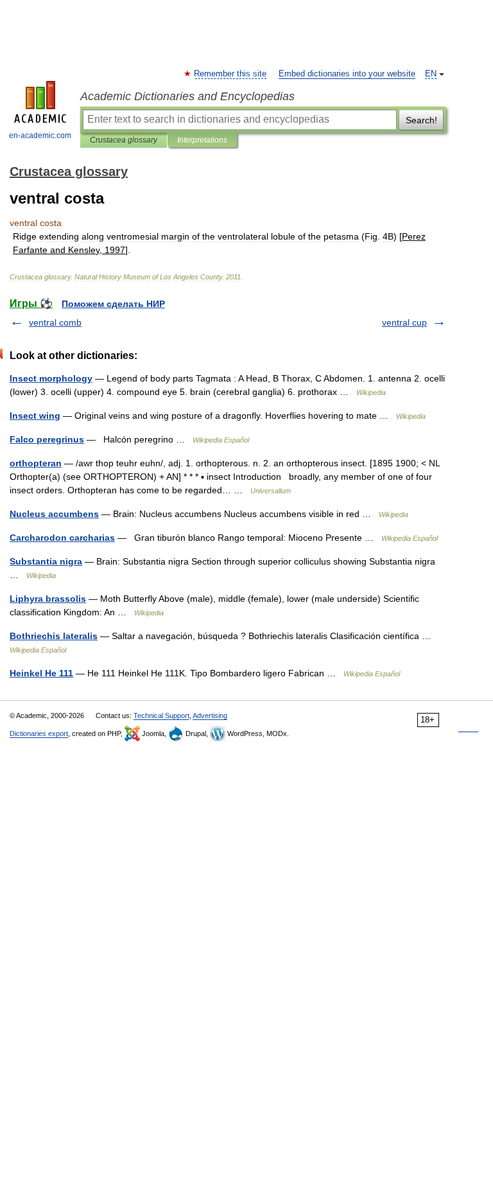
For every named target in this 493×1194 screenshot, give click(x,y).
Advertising (210, 715)
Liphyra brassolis (48, 598)
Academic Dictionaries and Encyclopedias (187, 96)
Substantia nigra (46, 561)
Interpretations (202, 140)
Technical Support (161, 715)
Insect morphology (51, 378)
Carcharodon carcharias (62, 537)
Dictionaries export (39, 733)
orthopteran (36, 463)
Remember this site (230, 73)
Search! (421, 120)
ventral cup (404, 322)
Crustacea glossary (123, 140)
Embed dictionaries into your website (347, 73)
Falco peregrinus (47, 439)
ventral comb (55, 322)
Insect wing (35, 415)
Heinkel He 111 (41, 673)
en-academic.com (40, 135)
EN (431, 73)
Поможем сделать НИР (113, 304)
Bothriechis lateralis (54, 636)
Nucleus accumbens (54, 514)
